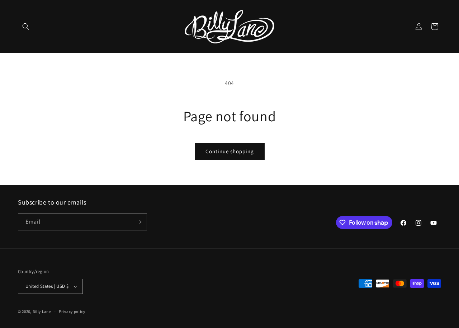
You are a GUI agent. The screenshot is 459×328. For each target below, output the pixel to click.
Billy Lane (42, 311)
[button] (26, 26)
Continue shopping (229, 151)
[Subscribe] (139, 222)
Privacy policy (72, 311)
